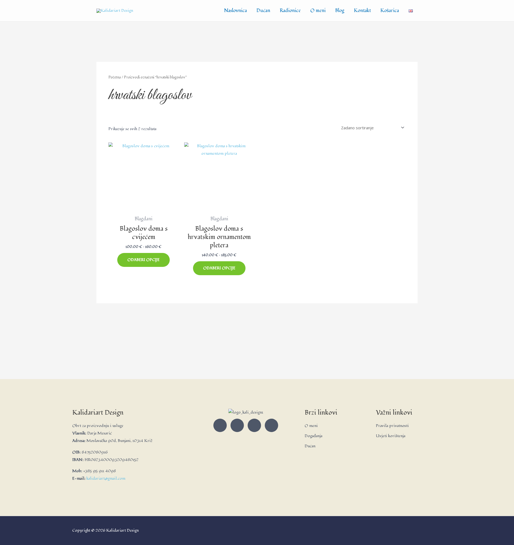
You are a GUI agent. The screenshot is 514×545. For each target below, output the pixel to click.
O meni (318, 10)
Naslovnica (235, 10)
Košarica (389, 10)
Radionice (290, 10)
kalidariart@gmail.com (105, 478)
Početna (114, 77)
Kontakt (362, 10)
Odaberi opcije (143, 260)
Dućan (263, 10)
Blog (339, 10)
